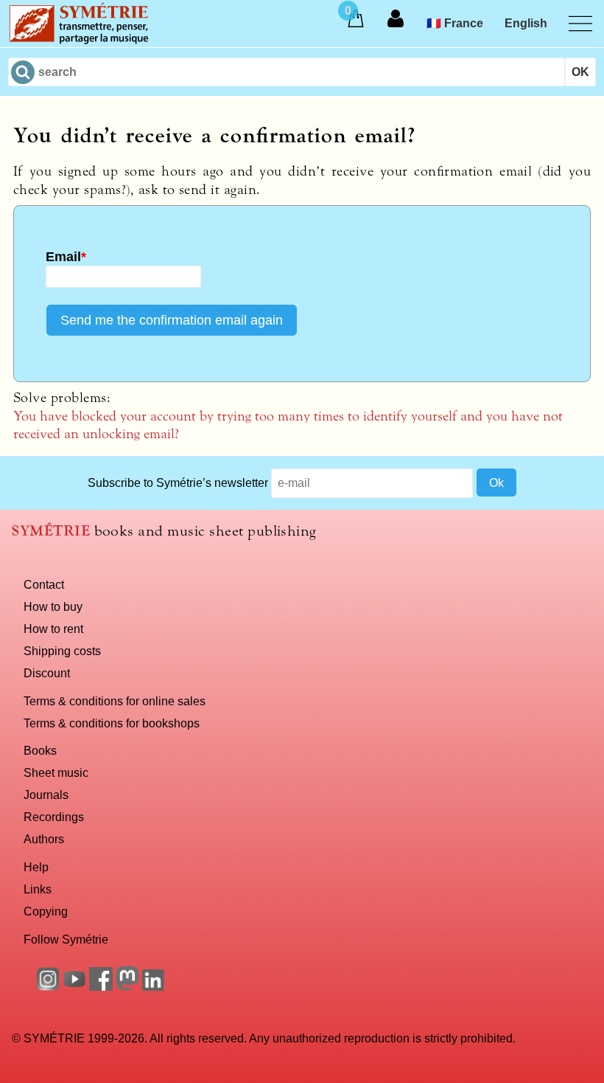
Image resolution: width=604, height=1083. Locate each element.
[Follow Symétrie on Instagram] (48, 986)
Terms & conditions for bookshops (112, 723)
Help (36, 866)
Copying (46, 911)
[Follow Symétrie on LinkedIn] (154, 986)
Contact (44, 584)
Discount (47, 672)
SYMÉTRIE (51, 531)
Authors (44, 838)
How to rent (53, 628)
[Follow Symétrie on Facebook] (101, 986)
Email (66, 256)
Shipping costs (62, 650)
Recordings (54, 816)
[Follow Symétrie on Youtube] (74, 986)
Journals (46, 794)
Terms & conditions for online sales (115, 700)
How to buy (53, 606)
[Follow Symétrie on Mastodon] (127, 986)
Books (40, 750)
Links (38, 889)
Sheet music (56, 772)
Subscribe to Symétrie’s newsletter (178, 482)
